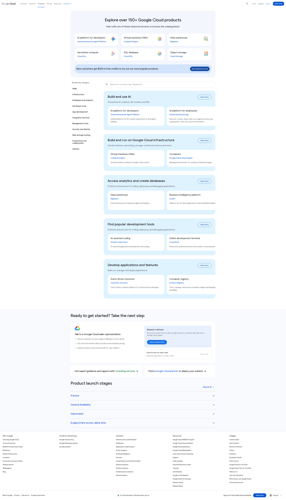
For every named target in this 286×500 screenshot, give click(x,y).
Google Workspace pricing (68, 443)
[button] (213, 84)
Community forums (236, 482)
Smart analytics (121, 450)
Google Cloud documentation (183, 443)
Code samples (178, 461)
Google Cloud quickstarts (181, 447)
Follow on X (233, 472)
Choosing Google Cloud (11, 440)
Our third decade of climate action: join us (134, 495)
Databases (120, 443)
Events (231, 450)
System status (178, 482)
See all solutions (121, 475)
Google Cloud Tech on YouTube (240, 468)
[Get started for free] (200, 69)
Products (41, 4)
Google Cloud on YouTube (238, 465)
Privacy (17, 495)
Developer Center (235, 457)
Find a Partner (234, 443)
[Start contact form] (157, 342)
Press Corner (234, 461)
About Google (7, 495)
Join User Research (236, 475)
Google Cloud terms (38, 495)
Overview (23, 4)
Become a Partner (235, 447)
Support (261, 4)
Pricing (49, 4)
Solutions (32, 4)
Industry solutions (122, 465)
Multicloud (6, 450)
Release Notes (178, 486)
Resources (57, 4)
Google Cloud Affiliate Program (183, 440)
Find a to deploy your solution (177, 371)
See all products (65, 447)
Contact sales (234, 440)
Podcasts (232, 454)
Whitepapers (7, 468)
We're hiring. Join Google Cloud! (240, 479)
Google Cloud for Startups (182, 479)
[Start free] (278, 3)
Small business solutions (124, 472)
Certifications (177, 472)
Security (119, 457)
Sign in (268, 4)
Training (175, 468)
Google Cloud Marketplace (182, 450)
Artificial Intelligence (123, 454)
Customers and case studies (13, 461)
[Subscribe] (259, 495)
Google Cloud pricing (66, 440)
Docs (254, 4)
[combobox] (275, 495)
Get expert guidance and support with (106, 371)
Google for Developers (180, 475)
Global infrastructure (10, 454)
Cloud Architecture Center (182, 465)
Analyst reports (8, 465)
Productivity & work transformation (128, 461)
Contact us (67, 4)
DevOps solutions (122, 468)
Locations (6, 457)
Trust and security (9, 443)
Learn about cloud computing (183, 454)
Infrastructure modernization (126, 440)
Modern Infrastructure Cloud (13, 447)
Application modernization (125, 447)
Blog (4, 472)
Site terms (25, 495)
